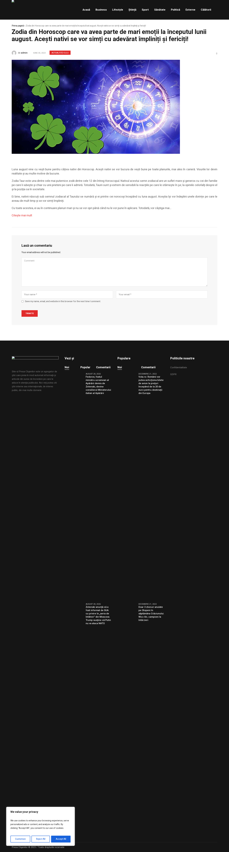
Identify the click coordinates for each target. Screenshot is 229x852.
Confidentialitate (178, 367)
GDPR (173, 374)
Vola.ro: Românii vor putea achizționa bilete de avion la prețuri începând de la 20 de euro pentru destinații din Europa (151, 385)
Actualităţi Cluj (60, 52)
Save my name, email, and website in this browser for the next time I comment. (63, 301)
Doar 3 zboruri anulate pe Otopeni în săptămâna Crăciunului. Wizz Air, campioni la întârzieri (151, 613)
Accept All (61, 839)
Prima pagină (18, 25)
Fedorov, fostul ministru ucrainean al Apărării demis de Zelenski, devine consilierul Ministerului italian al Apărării (98, 385)
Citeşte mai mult (22, 215)
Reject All (40, 839)
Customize (20, 839)
